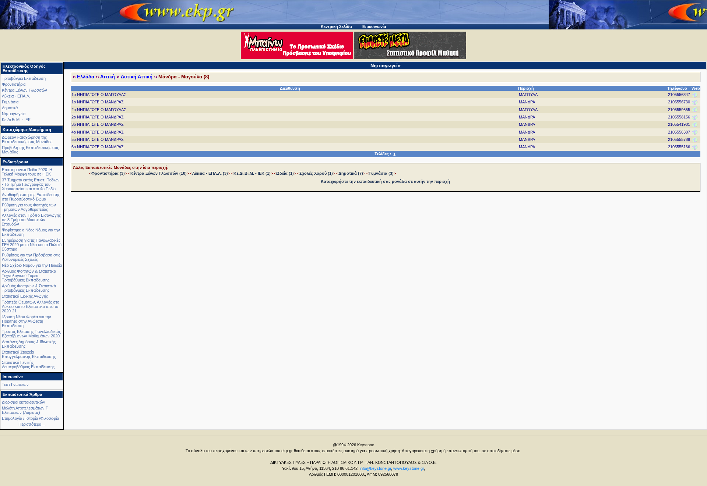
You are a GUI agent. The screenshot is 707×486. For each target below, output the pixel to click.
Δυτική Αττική (136, 76)
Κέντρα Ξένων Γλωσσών (24, 90)
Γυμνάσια (10, 102)
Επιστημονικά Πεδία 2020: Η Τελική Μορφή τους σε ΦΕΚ (27, 171)
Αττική (107, 76)
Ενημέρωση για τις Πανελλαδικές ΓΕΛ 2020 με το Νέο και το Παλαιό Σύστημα (31, 244)
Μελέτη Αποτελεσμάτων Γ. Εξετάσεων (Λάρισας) (25, 410)
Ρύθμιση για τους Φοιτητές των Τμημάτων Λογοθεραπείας (29, 207)
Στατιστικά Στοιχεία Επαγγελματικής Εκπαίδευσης (29, 354)
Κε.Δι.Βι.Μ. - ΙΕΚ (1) (252, 173)
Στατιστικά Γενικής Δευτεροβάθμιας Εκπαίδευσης (28, 364)
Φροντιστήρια (13, 84)
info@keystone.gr (375, 468)
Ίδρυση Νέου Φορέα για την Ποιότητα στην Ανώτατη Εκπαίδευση (26, 321)
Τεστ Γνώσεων (15, 384)
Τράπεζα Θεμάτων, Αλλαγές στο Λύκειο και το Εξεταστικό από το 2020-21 (30, 306)
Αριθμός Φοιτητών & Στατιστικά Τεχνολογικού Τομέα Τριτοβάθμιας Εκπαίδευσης (29, 275)
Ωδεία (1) (285, 173)
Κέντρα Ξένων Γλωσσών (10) (158, 173)
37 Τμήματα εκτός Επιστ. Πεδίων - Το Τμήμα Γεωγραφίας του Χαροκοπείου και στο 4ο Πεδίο (31, 184)
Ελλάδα (85, 76)
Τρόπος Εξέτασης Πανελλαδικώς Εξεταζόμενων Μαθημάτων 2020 (31, 333)
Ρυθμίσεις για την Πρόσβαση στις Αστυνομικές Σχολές (31, 257)
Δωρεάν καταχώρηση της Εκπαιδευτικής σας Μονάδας (27, 139)
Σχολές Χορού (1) (316, 173)
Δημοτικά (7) (350, 173)
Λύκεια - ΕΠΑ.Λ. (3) (210, 173)
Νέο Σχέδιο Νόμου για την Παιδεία (32, 265)
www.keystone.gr (408, 468)
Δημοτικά (10, 108)
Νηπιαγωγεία (13, 113)
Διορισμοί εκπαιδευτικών (23, 402)
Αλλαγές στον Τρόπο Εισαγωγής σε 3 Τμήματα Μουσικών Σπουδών (31, 219)
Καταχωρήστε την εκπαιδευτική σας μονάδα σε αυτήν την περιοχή (385, 181)
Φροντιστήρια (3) (108, 173)
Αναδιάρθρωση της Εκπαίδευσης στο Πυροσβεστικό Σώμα (31, 196)
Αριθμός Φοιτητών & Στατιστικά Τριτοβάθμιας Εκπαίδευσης (29, 288)
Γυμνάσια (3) (381, 173)
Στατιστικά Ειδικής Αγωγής (25, 296)
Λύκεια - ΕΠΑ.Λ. (16, 96)
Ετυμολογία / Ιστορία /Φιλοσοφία (30, 418)
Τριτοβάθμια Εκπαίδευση (24, 78)
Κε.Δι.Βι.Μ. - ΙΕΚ (16, 119)
